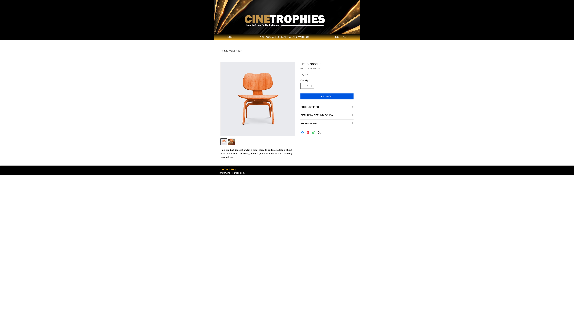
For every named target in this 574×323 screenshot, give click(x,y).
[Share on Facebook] (302, 132)
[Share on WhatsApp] (314, 132)
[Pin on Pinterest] (308, 132)
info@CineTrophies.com (232, 172)
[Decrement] (303, 86)
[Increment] (312, 86)
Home (223, 50)
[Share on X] (319, 132)
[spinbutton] (307, 86)
